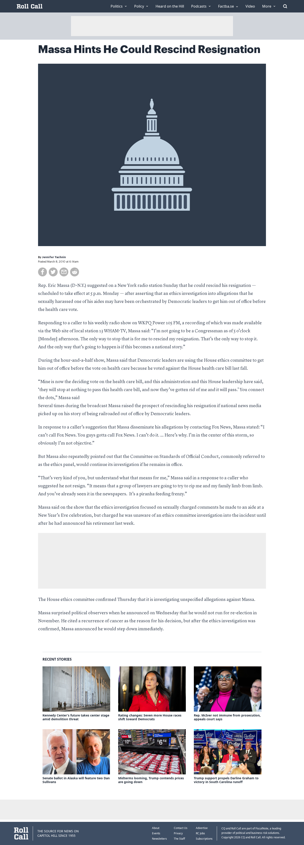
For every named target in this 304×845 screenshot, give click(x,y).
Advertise (202, 828)
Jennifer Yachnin (54, 257)
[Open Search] (285, 6)
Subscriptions (204, 839)
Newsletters (159, 839)
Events (156, 833)
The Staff (179, 839)
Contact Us (180, 828)
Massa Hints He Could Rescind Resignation (149, 49)
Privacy (178, 833)
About (155, 828)
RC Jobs (200, 833)
